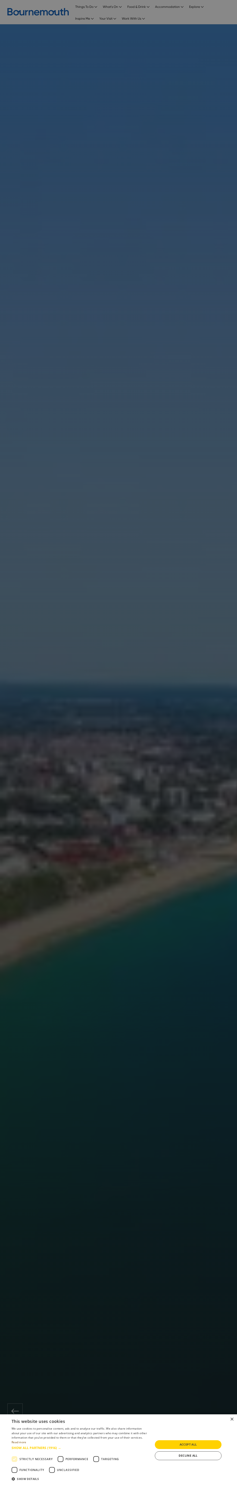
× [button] (232, 1419)
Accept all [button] (188, 1444)
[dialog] (118, 1450)
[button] (80, 1448)
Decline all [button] (188, 1456)
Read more (19, 1442)
